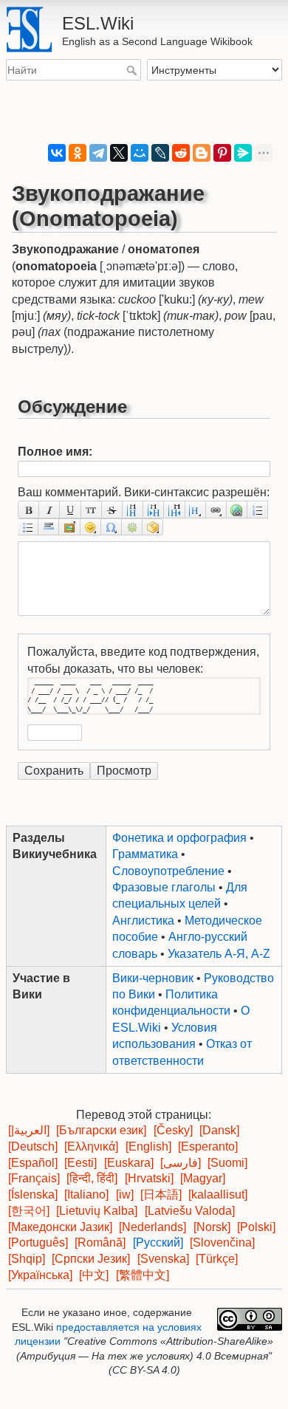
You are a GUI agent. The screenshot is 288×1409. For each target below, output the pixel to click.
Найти (133, 70)
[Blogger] (201, 153)
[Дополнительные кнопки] (132, 526)
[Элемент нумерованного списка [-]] (257, 509)
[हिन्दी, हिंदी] (91, 1178)
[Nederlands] (152, 1227)
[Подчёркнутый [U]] (70, 509)
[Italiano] (86, 1194)
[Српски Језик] (91, 1258)
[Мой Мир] (139, 153)
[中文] (94, 1275)
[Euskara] (129, 1162)
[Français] (34, 1178)
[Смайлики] (90, 526)
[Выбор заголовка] (195, 509)
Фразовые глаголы (164, 887)
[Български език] (101, 1130)
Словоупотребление (168, 871)
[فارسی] (180, 1162)
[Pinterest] (222, 153)
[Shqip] (26, 1258)
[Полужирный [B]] (28, 509)
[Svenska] (163, 1258)
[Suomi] (227, 1162)
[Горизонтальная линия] (48, 526)
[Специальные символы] (111, 526)
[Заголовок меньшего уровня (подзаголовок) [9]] (153, 509)
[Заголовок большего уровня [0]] (174, 509)
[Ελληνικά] (91, 1146)
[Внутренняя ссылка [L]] (216, 509)
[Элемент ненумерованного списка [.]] (28, 526)
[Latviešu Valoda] (190, 1210)
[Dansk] (219, 1130)
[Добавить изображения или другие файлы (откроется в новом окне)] (69, 526)
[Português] (38, 1242)
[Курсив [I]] (49, 509)
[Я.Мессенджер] (243, 153)
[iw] (125, 1194)
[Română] (100, 1242)
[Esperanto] (208, 1146)
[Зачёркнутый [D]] (112, 509)
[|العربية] (28, 1130)
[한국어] (28, 1210)
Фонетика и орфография (179, 838)
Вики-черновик (152, 978)
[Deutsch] (33, 1146)
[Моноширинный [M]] (91, 509)
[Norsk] (211, 1227)
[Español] (33, 1162)
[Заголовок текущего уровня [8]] (133, 509)
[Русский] (158, 1242)
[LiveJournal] (160, 153)
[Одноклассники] (77, 153)
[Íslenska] (33, 1194)
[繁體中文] (142, 1275)
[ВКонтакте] (57, 153)
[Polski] (256, 1227)
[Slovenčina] (222, 1242)
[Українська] (40, 1275)
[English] (148, 1146)
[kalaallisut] (217, 1194)
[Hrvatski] (149, 1178)
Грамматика (145, 854)
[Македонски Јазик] (60, 1227)
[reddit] (181, 153)
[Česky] (173, 1130)
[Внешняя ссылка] (237, 509)
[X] (119, 153)
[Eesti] (80, 1162)
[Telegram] (98, 153)
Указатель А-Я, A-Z (219, 953)
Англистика (143, 920)
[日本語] (161, 1194)
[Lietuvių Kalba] (96, 1210)
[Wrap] (153, 526)
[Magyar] (202, 1178)
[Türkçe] (217, 1258)
